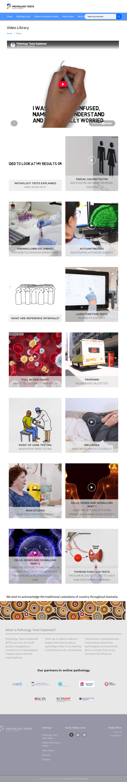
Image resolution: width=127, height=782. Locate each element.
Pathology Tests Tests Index (49, 736)
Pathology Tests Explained (51, 778)
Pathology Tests (23, 16)
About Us (82, 16)
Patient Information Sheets (46, 16)
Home (10, 16)
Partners (46, 759)
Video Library (68, 16)
